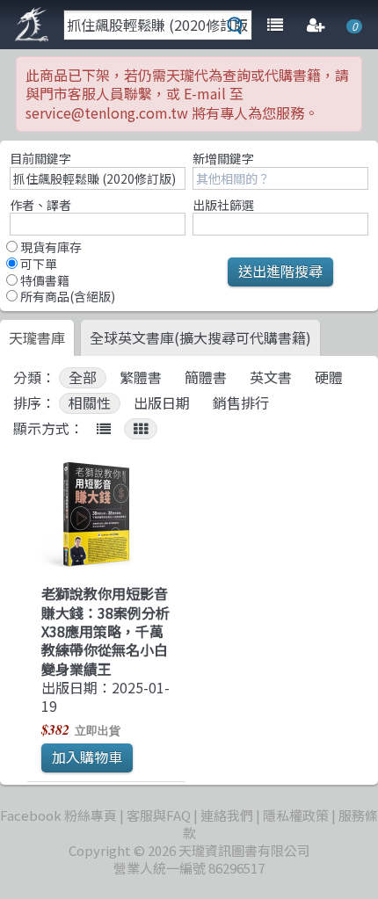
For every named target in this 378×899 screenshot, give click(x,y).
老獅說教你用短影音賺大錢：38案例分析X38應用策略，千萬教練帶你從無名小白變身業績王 (105, 630)
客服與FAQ (159, 815)
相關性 (90, 403)
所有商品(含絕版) (66, 296)
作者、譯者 (40, 205)
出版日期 (162, 403)
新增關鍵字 (223, 158)
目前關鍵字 (40, 158)
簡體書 (206, 377)
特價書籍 (43, 280)
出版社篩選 (223, 205)
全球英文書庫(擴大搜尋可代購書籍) (200, 337)
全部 (83, 377)
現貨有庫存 (50, 247)
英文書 (271, 377)
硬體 (329, 377)
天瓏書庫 (37, 337)
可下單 (37, 263)
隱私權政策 (296, 815)
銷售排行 (241, 403)
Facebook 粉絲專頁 (58, 815)
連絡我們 (226, 815)
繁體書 (141, 377)
